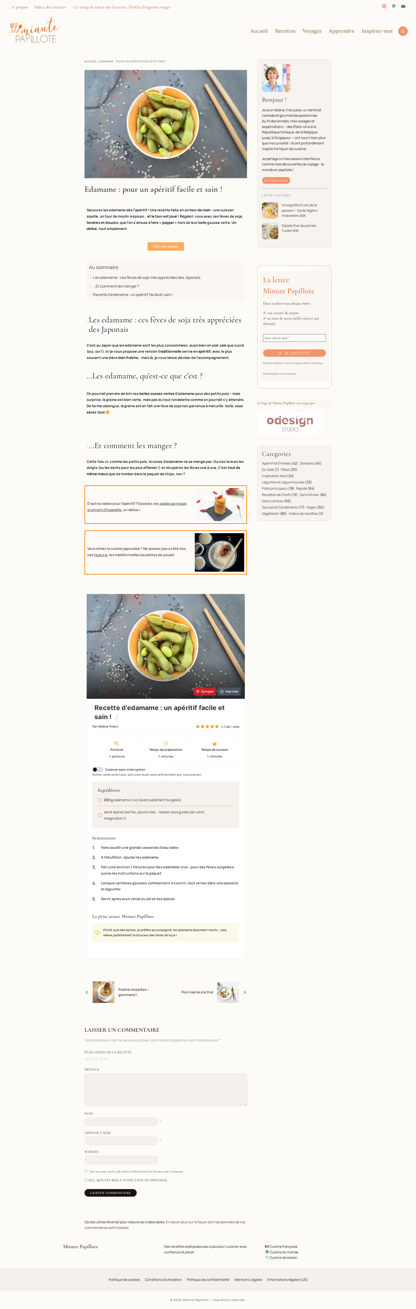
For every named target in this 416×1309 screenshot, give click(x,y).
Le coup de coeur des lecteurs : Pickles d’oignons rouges (123, 7)
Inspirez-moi (377, 31)
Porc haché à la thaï (197, 992)
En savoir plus (276, 180)
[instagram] (384, 5)
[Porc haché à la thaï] (228, 991)
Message (91, 1069)
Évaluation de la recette (108, 1052)
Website (91, 1152)
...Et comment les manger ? (116, 286)
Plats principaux (275, 488)
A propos (19, 7)
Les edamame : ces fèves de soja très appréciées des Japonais (146, 277)
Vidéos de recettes (303, 513)
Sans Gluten (309, 494)
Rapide (301, 488)
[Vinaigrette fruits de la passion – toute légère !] (270, 210)
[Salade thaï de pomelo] (270, 231)
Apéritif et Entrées (276, 463)
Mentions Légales (248, 1279)
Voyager (312, 31)
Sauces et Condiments (280, 507)
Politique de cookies (124, 1279)
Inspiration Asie (274, 475)
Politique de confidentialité (208, 1279)
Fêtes (285, 469)
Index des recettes (50, 7)
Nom (88, 1113)
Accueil (259, 31)
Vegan (311, 507)
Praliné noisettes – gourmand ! (133, 992)
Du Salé (268, 469)
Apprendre (341, 31)
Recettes (285, 31)
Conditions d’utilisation (163, 1279)
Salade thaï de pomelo (299, 225)
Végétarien (270, 513)
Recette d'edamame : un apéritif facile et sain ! (133, 294)
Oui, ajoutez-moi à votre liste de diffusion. (127, 1180)
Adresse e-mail (97, 1133)
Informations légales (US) (287, 1279)
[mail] (403, 5)
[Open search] (403, 31)
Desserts (307, 463)
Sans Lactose (272, 501)
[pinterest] (393, 5)
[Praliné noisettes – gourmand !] (103, 991)
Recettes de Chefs (276, 494)
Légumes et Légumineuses (283, 482)
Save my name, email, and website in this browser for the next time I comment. (136, 1171)
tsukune (100, 554)
